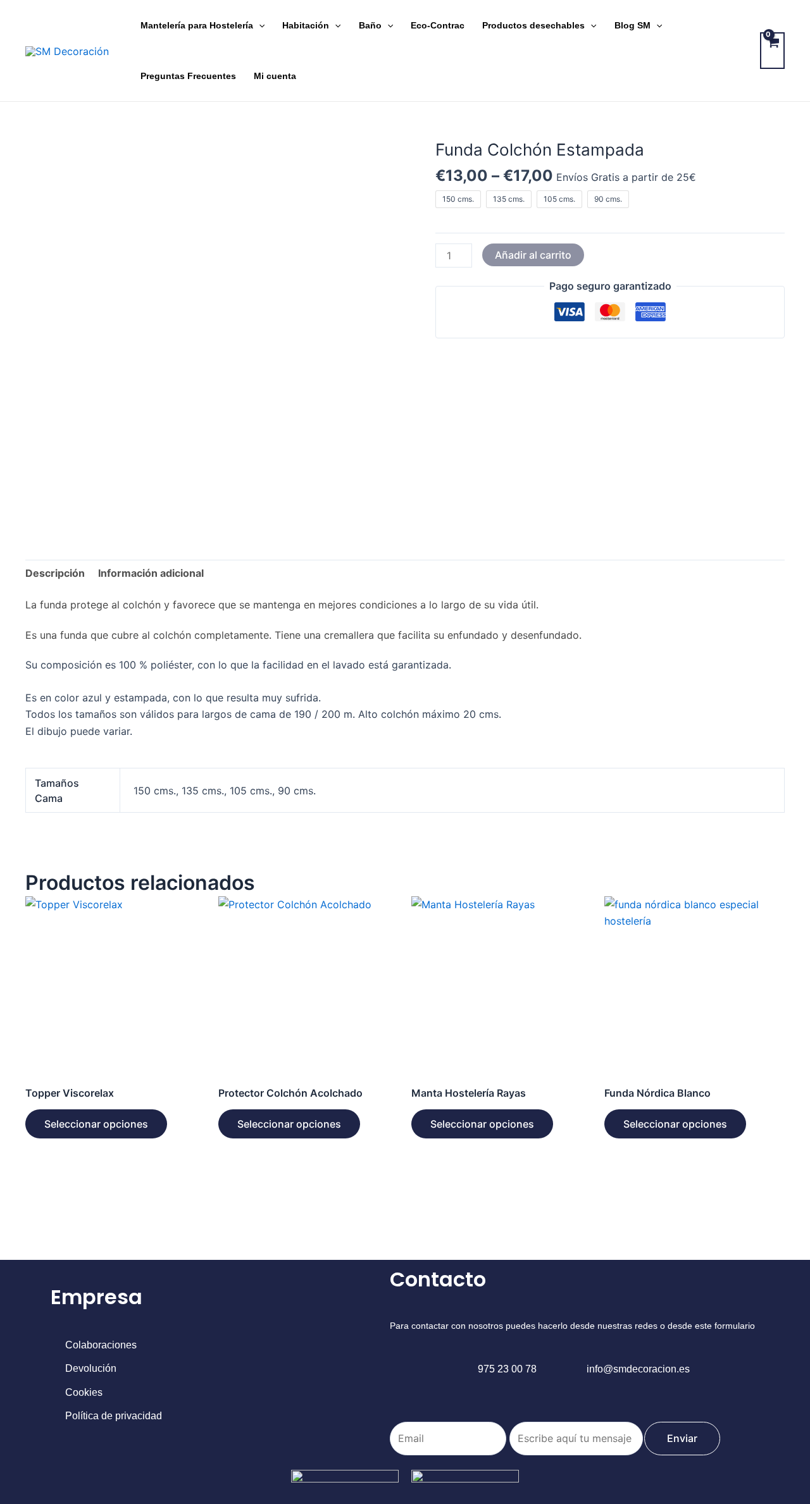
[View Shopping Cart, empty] (772, 50)
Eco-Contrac (437, 25)
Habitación (305, 25)
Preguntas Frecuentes (188, 76)
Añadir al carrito (533, 255)
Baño (370, 25)
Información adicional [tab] (151, 573)
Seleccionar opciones (96, 1124)
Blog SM (632, 25)
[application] (259, 25)
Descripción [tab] (55, 573)
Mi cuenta (275, 76)
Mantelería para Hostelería (196, 25)
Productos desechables (533, 25)
